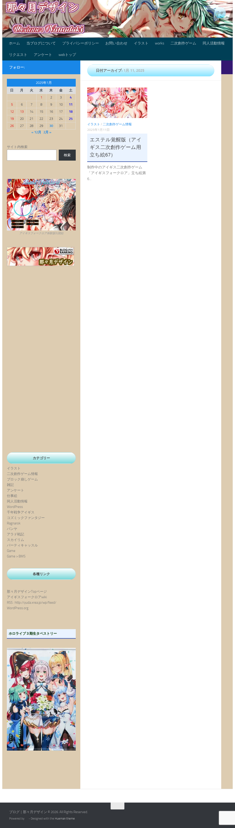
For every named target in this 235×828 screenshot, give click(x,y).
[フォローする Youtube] (56, 67)
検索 (67, 155)
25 (71, 119)
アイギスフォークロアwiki (27, 597)
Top (220, 13)
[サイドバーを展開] (227, 67)
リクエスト (18, 54)
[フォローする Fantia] (70, 67)
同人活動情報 (214, 43)
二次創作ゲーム (183, 43)
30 (51, 126)
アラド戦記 (15, 534)
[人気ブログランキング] (40, 265)
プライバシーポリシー (80, 43)
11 (71, 104)
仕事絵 (12, 496)
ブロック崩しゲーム (22, 479)
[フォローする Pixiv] (63, 67)
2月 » (47, 132)
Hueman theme (65, 818)
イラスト (141, 43)
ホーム (14, 43)
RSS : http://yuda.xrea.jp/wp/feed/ (31, 602)
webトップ (67, 54)
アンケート (43, 54)
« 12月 (36, 132)
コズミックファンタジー (26, 518)
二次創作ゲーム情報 (117, 124)
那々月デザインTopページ (27, 591)
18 (71, 112)
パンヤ (12, 529)
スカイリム (15, 540)
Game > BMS (16, 556)
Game (11, 551)
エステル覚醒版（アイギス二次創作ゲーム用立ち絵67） (116, 147)
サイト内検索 (17, 147)
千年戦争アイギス (20, 512)
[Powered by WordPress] (26, 818)
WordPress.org (17, 608)
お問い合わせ (116, 43)
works (159, 43)
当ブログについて (41, 43)
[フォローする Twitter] (48, 67)
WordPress (15, 507)
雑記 (10, 485)
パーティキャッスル (22, 545)
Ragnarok (13, 523)
